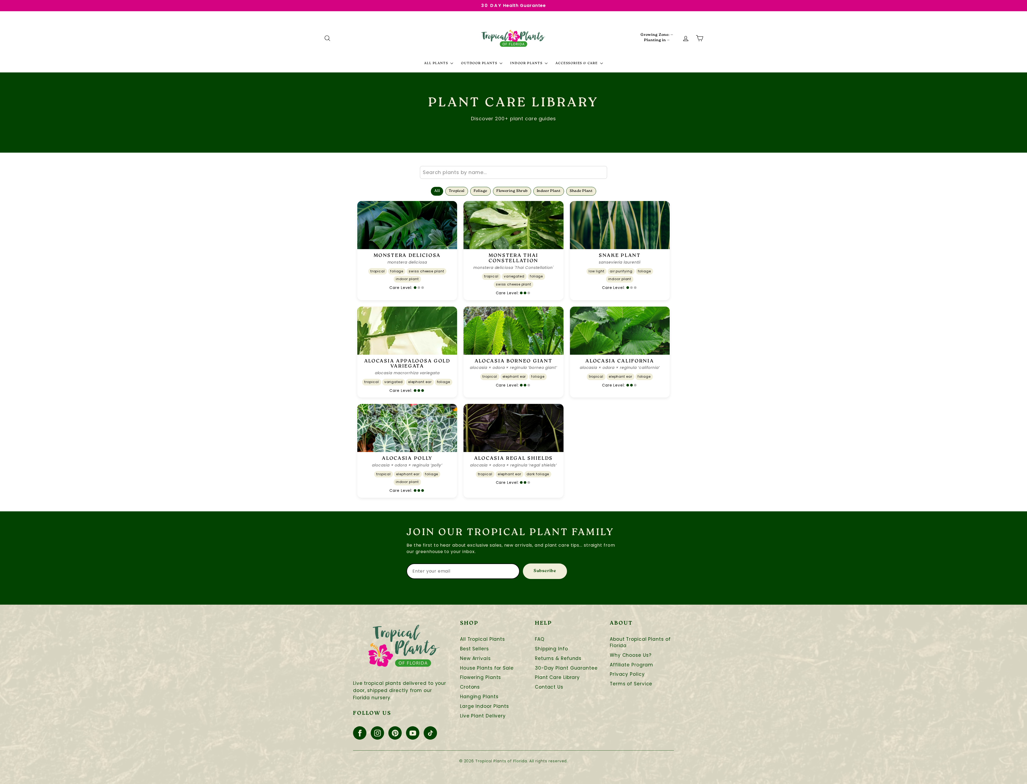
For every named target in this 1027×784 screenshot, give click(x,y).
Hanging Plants (479, 697)
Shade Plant (581, 191)
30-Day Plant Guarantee (566, 668)
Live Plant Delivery (483, 716)
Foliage (480, 191)
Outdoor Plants (479, 63)
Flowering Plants (480, 677)
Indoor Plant (549, 191)
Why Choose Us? (631, 655)
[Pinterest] (395, 733)
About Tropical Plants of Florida (640, 642)
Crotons (470, 687)
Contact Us (549, 687)
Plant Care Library (557, 677)
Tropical (457, 191)
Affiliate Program (631, 665)
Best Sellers (474, 649)
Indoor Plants (526, 63)
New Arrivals (475, 658)
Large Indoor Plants (484, 706)
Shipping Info (551, 649)
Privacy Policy (627, 674)
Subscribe (545, 571)
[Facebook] (359, 733)
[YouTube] (412, 733)
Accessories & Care (577, 63)
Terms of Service (631, 684)
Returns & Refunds (558, 658)
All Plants (436, 63)
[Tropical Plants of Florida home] (513, 38)
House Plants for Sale (487, 668)
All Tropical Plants (482, 639)
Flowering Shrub (512, 191)
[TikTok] (430, 733)
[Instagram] (377, 733)
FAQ (540, 639)
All (437, 191)
